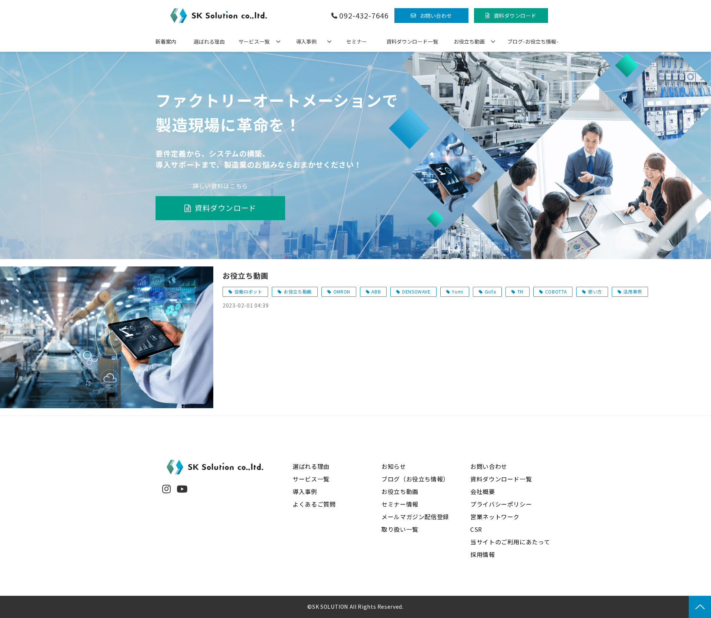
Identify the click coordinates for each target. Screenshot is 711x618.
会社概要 (482, 491)
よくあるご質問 (314, 504)
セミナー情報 (399, 504)
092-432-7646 (364, 15)
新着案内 (166, 41)
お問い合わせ (436, 15)
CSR (476, 529)
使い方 (595, 291)
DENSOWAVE (416, 291)
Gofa (490, 291)
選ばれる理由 (209, 41)
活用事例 (632, 291)
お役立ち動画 (469, 41)
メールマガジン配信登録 (415, 516)
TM (520, 291)
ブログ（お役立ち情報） (415, 478)
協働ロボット (248, 291)
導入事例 (306, 41)
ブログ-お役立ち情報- (532, 41)
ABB (376, 291)
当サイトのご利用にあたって (510, 541)
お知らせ (393, 466)
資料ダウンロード (515, 15)
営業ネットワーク (495, 516)
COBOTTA (556, 291)
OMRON (341, 291)
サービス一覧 (254, 41)
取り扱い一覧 (399, 529)
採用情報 (482, 554)
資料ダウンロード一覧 (412, 41)
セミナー (356, 41)
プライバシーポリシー (501, 504)
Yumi (457, 291)
